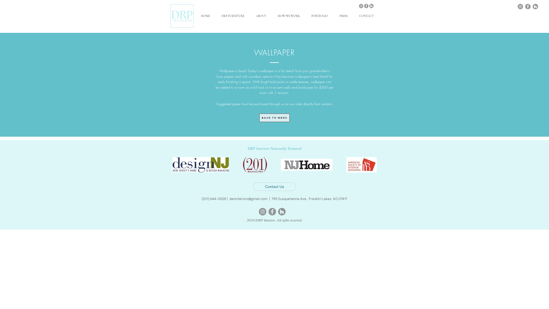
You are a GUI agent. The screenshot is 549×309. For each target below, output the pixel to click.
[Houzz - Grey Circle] (371, 6)
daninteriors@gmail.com (248, 199)
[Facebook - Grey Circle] (366, 6)
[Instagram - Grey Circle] (361, 6)
